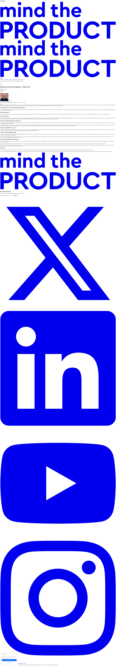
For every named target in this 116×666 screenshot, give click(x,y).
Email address (2, 195)
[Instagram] (58, 655)
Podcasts (7, 79)
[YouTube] (58, 540)
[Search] (2, 1)
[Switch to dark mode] (4, 1)
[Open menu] (1, 1)
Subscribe (14, 195)
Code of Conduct (18, 663)
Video (1, 84)
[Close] (17, 655)
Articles (1, 79)
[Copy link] (1, 90)
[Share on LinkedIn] (3, 90)
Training (15, 79)
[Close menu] (1, 78)
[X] (58, 310)
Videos (10, 79)
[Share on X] (2, 90)
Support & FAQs (23, 663)
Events (13, 79)
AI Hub (4, 79)
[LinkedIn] (58, 425)
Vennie (23, 79)
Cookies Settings (9, 662)
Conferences (19, 79)
